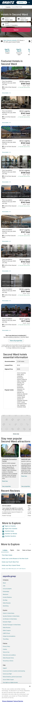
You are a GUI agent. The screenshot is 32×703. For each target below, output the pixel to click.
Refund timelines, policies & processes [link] (12, 676)
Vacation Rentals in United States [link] (11, 616)
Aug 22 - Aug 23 (7, 50)
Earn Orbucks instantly (10, 40)
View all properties (16, 341)
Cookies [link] (5, 649)
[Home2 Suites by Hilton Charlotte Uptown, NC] (16, 138)
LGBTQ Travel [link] (6, 633)
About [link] (4, 583)
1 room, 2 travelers (11, 25)
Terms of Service (18, 701)
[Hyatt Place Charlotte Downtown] (16, 168)
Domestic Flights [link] (7, 621)
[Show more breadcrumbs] (2, 7)
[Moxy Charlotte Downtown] (16, 108)
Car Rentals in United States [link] (10, 619)
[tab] (5, 550)
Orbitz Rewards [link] (6, 603)
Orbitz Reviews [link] (6, 627)
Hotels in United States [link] (8, 613)
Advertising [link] (5, 606)
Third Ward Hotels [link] (7, 555)
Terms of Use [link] (6, 652)
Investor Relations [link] (7, 597)
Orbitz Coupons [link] (7, 630)
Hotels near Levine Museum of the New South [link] (15, 558)
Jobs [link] (4, 585)
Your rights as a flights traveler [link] (10, 682)
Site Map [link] (5, 600)
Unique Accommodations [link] (9, 636)
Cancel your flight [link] (7, 673)
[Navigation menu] (29, 2)
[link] (16, 526)
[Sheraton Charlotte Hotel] (16, 316)
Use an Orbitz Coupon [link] (8, 679)
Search (16, 30)
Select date (9, 20)
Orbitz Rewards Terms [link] (8, 658)
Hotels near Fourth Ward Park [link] (10, 562)
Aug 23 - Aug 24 (19, 50)
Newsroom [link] (5, 594)
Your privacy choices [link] (8, 660)
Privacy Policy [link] (6, 646)
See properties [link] (6, 486)
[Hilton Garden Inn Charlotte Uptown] (16, 257)
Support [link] (5, 668)
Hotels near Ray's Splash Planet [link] (11, 565)
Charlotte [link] (8, 7)
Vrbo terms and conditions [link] (9, 655)
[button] (16, 93)
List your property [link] (7, 588)
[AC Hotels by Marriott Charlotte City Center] (16, 227)
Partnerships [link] (6, 591)
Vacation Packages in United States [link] (12, 624)
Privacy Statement (7, 701)
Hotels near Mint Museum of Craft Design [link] (14, 568)
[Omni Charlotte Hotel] (16, 78)
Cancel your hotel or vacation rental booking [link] (14, 671)
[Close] (30, 686)
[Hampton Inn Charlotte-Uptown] (16, 197)
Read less (5, 481)
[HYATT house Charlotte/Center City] (16, 286)
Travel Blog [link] (5, 639)
